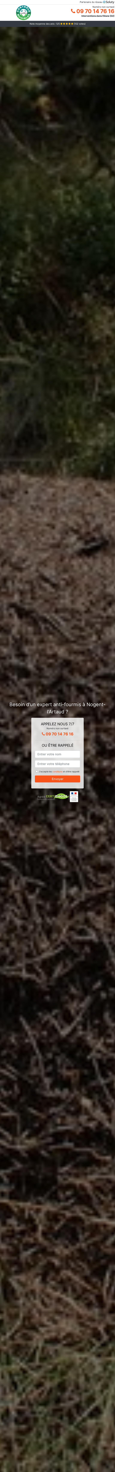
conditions (57, 771)
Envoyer (57, 779)
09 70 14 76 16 (94, 11)
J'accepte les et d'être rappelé (59, 771)
